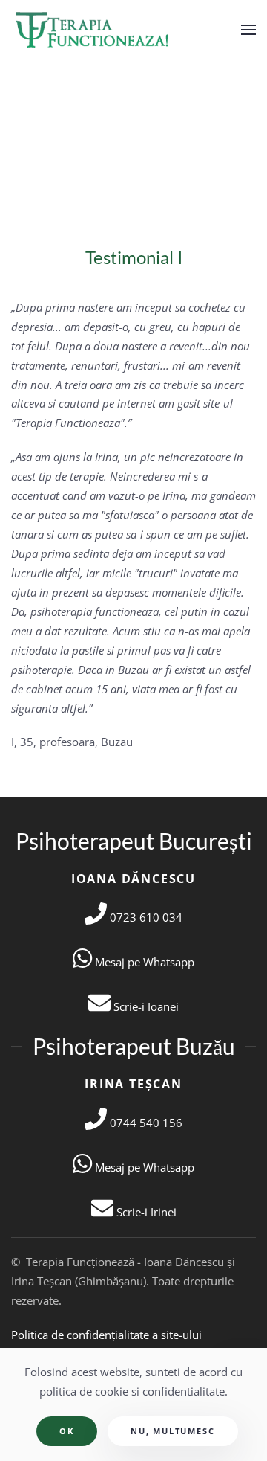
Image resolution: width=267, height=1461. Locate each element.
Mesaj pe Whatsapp (143, 961)
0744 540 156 (144, 1122)
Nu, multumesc (172, 1430)
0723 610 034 (144, 917)
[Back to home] (94, 30)
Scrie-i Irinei (145, 1211)
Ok (66, 1430)
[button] (248, 30)
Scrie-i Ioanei (145, 1006)
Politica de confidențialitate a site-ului (106, 1334)
